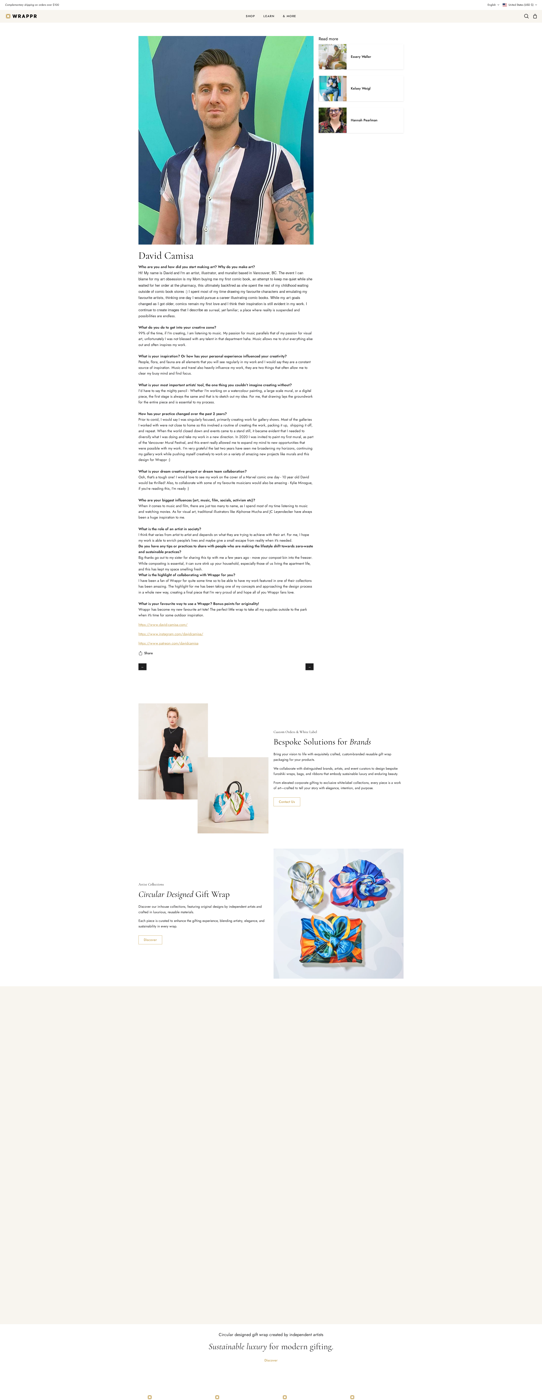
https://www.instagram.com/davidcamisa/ (170, 633)
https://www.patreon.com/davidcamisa (168, 643)
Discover (150, 939)
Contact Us (287, 801)
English (492, 5)
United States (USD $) (521, 5)
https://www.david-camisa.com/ (163, 624)
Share (148, 653)
